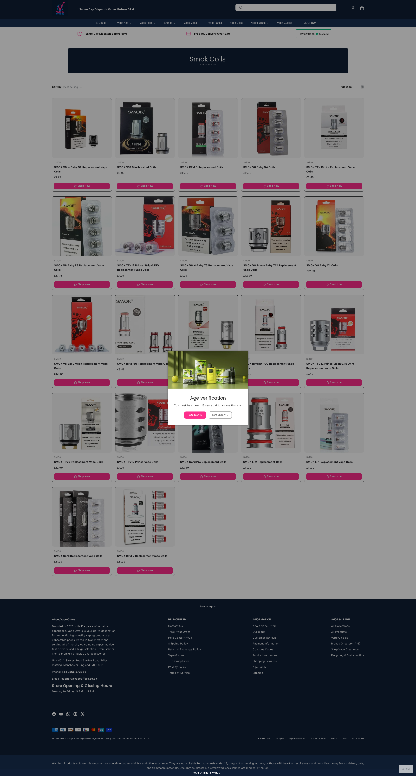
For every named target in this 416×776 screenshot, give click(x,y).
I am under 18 (220, 414)
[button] (208, 772)
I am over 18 (195, 414)
